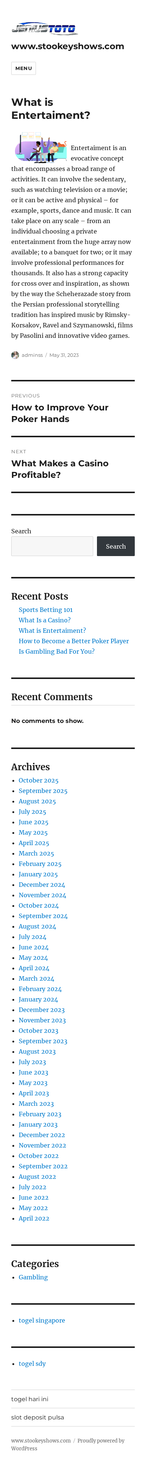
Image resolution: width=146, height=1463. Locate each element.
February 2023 (40, 1114)
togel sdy (32, 1363)
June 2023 (33, 1072)
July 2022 (32, 1187)
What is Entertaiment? (52, 630)
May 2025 (33, 832)
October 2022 (39, 1155)
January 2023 (38, 1124)
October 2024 (39, 905)
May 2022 (33, 1208)
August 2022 (37, 1176)
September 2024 (43, 916)
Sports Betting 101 (46, 609)
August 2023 (37, 1051)
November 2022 (42, 1145)
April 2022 (34, 1218)
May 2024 (33, 957)
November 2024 (42, 895)
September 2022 (43, 1166)
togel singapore (42, 1320)
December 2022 (42, 1135)
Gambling (33, 1277)
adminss (32, 355)
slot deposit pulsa (37, 1417)
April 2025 (34, 843)
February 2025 (40, 863)
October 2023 (38, 1030)
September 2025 (43, 790)
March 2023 (36, 1103)
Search (21, 531)
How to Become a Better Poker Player (74, 641)
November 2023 (42, 1020)
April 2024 (34, 968)
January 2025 (38, 874)
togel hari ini (29, 1399)
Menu (23, 68)
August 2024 (37, 926)
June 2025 (34, 822)
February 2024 (40, 989)
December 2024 (42, 884)
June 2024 (34, 947)
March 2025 (36, 853)
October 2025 (39, 780)
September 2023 (43, 1041)
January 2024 (38, 999)
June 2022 (34, 1197)
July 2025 (32, 811)
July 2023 (32, 1062)
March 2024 (36, 978)
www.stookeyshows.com (67, 46)
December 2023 (42, 1009)
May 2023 (33, 1082)
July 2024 (32, 936)
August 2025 (37, 801)
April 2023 (34, 1093)
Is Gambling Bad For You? (57, 651)
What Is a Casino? (45, 620)
